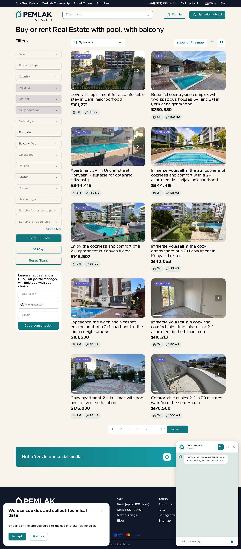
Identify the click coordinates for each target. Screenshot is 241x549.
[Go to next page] (183, 429)
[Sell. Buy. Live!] (34, 15)
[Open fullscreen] (227, 447)
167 (163, 429)
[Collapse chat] (233, 447)
